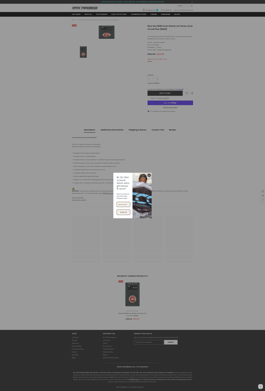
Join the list (123, 212)
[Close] (149, 175)
